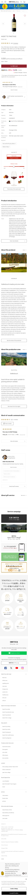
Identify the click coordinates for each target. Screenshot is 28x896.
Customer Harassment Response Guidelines (9, 841)
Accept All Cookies (14, 893)
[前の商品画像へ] (3, 23)
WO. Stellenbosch (13, 125)
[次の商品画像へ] (24, 23)
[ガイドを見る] (5, 2)
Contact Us (3, 823)
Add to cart (15, 66)
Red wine (18, 10)
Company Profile (4, 848)
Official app (16, 662)
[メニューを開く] (2, 2)
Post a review (8, 423)
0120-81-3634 (10, 827)
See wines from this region (14, 406)
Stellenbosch (20, 121)
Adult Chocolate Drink (8, 461)
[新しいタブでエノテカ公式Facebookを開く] (5, 668)
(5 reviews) (15, 43)
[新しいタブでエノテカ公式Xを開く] (11, 668)
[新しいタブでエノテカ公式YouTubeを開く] (17, 668)
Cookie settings (4, 855)
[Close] (26, 879)
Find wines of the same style (14, 189)
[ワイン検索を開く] (21, 2)
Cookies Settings (14, 888)
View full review (13, 467)
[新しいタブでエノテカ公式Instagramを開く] (22, 668)
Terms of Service (4, 845)
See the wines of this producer (14, 340)
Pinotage (13, 130)
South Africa (24, 10)
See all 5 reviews (14, 89)
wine (14, 10)
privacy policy (3, 838)
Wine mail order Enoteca (6, 10)
